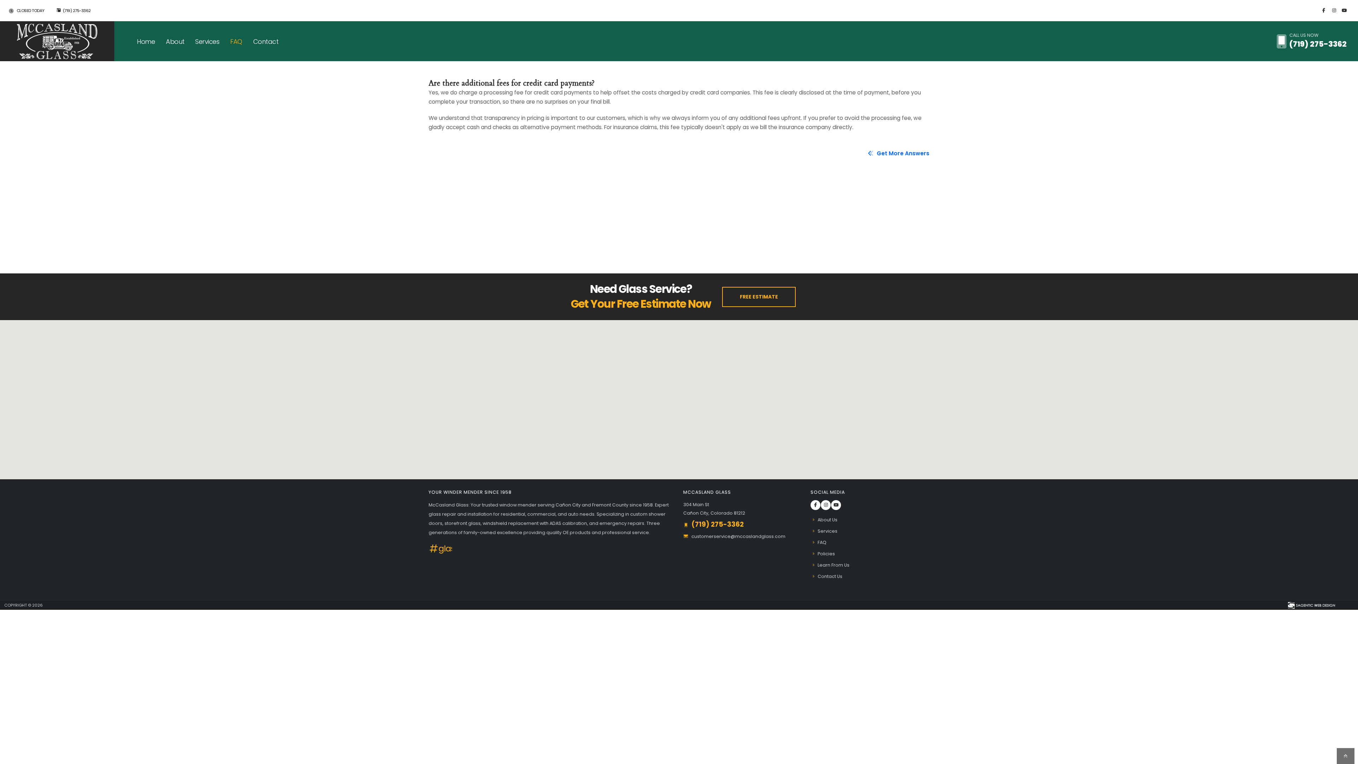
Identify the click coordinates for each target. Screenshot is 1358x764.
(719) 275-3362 (77, 10)
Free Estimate (759, 296)
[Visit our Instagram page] (1334, 11)
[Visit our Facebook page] (1324, 11)
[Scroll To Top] (1345, 756)
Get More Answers (902, 153)
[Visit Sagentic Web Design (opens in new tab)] (1311, 605)
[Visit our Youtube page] (1344, 11)
